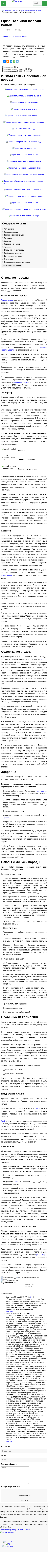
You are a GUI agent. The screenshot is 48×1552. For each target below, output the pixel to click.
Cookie (27, 1530)
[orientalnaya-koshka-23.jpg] (24, 198)
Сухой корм (8, 259)
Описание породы (11, 232)
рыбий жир (40, 1255)
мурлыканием (7, 575)
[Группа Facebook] (7, 1542)
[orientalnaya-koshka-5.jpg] (24, 137)
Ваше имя (5, 1447)
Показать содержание (12, 265)
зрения (6, 818)
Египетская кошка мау (26, 459)
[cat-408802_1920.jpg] (24, 143)
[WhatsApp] (14, 61)
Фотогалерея (8, 229)
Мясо (38, 1108)
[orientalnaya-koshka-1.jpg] (24, 156)
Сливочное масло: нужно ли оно (16, 262)
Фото (8, 30)
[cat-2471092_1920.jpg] (24, 211)
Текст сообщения (9, 1464)
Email (3, 1455)
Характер (7, 241)
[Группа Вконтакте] (8, 1544)
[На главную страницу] (22, 3)
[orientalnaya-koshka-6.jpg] (24, 91)
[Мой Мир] (11, 61)
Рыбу (3, 1121)
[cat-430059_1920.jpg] (24, 184)
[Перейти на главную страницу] (6, 10)
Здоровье (7, 247)
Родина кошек (7, 300)
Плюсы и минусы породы (13, 250)
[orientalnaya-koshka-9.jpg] (24, 104)
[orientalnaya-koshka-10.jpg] (24, 169)
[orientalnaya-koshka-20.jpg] (24, 130)
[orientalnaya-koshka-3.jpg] (24, 117)
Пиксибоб (21, 451)
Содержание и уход (11, 244)
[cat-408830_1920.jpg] (24, 204)
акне (16, 1182)
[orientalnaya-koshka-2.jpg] (24, 191)
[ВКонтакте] (4, 61)
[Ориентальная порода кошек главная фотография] (24, 36)
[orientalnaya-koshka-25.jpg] (24, 163)
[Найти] (44, 3)
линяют (43, 659)
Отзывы (18, 30)
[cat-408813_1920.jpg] (24, 150)
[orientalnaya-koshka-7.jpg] (24, 124)
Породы (16, 10)
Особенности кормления (13, 253)
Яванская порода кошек (27, 469)
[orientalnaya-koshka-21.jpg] (24, 110)
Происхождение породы (13, 235)
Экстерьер (7, 238)
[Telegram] (17, 61)
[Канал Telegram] (7, 1546)
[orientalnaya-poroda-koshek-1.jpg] (24, 217)
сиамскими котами (21, 382)
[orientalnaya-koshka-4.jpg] (24, 176)
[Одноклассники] (7, 61)
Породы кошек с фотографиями (31, 10)
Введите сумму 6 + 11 (10, 1486)
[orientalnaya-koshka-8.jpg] (24, 97)
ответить (9, 1311)
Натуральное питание (12, 256)
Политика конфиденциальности (11, 1530)
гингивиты (41, 791)
